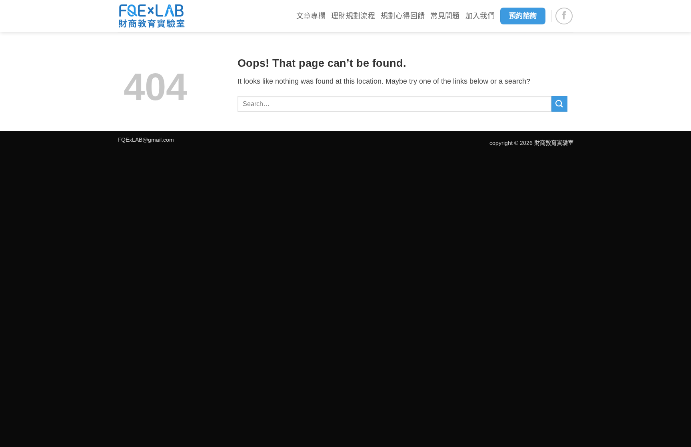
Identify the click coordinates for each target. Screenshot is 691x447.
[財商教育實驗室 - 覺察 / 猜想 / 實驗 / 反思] (152, 16)
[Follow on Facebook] (564, 16)
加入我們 (480, 16)
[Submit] (559, 104)
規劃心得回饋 (403, 16)
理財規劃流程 (353, 16)
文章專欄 (311, 16)
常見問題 (444, 16)
